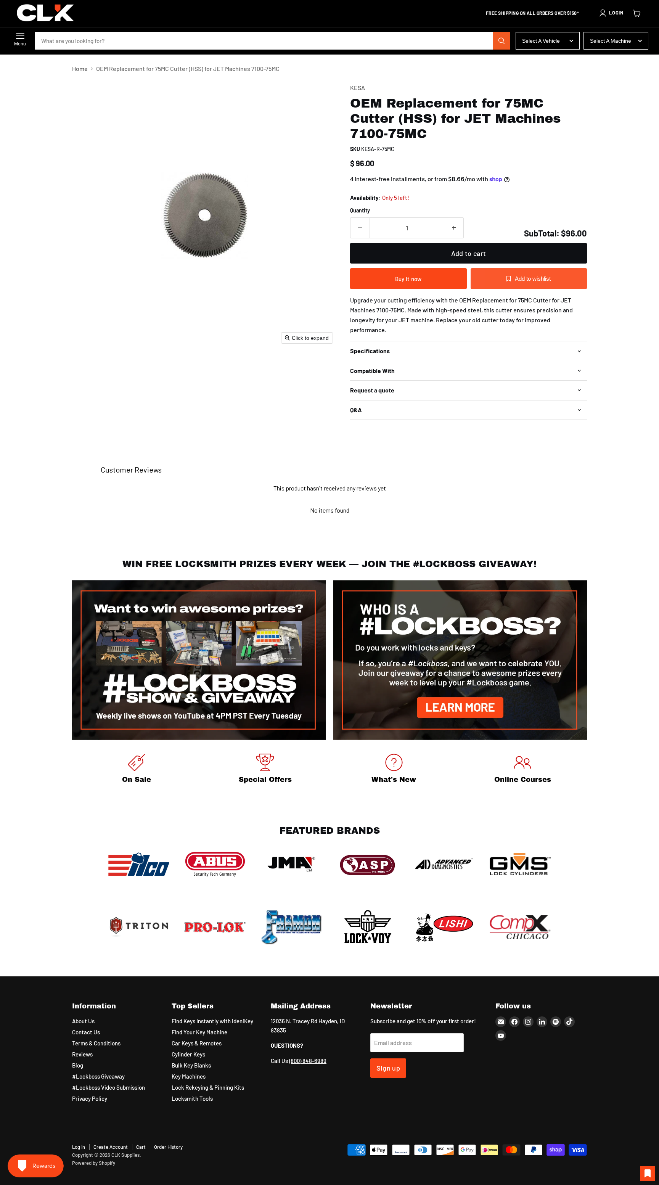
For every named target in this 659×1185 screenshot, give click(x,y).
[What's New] (394, 770)
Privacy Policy (89, 1098)
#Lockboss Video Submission (108, 1087)
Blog (77, 1065)
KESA (357, 87)
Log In (78, 1147)
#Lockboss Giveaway (98, 1076)
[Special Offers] (265, 770)
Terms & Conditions (96, 1043)
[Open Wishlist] (647, 1173)
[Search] (501, 41)
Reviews (82, 1054)
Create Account (110, 1147)
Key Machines (189, 1076)
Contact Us (86, 1032)
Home (80, 68)
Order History (168, 1147)
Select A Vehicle (541, 41)
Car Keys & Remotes (197, 1043)
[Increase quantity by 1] (454, 227)
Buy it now (408, 278)
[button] (611, 13)
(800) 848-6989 (307, 1060)
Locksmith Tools (192, 1098)
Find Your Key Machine (199, 1032)
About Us (83, 1021)
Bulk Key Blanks (191, 1065)
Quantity (360, 210)
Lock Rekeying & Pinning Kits (208, 1087)
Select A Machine (610, 41)
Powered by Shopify (93, 1163)
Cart (141, 1147)
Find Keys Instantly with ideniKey (212, 1021)
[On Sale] (136, 770)
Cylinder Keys (188, 1054)
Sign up (388, 1068)
